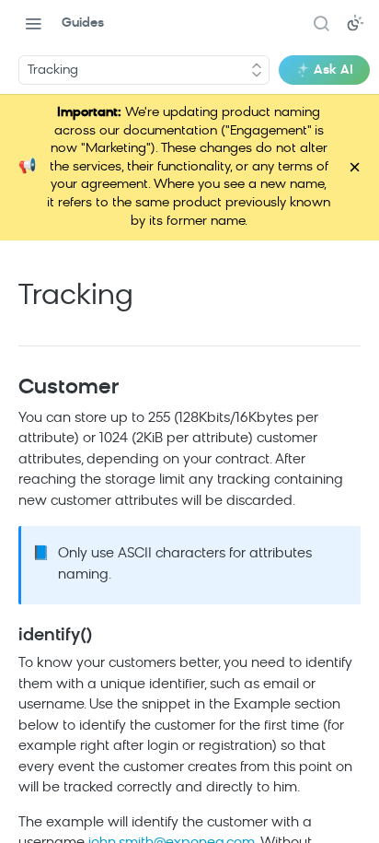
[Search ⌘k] (321, 23)
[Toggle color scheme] (355, 23)
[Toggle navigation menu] (33, 23)
